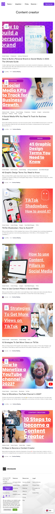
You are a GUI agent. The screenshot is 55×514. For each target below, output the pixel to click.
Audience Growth (5, 112)
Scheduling (15, 488)
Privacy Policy (35, 485)
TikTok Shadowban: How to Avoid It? (17, 228)
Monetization (21, 391)
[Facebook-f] (3, 496)
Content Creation (5, 169)
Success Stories (26, 482)
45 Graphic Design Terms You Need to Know (21, 172)
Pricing (26, 4)
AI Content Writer (17, 482)
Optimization (4, 113)
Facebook (34, 112)
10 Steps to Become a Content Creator (18, 448)
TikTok (15, 113)
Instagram (39, 112)
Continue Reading (17, 71)
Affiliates (24, 494)
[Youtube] (3, 497)
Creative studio (16, 485)
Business (13, 112)
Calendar (15, 491)
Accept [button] (14, 509)
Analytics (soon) (16, 494)
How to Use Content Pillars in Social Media (20, 289)
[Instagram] (9, 496)
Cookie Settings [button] (7, 509)
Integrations (18, 4)
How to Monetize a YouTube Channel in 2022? (21, 394)
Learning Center (46, 112)
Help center (25, 485)
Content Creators (5, 56)
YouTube (20, 113)
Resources (33, 4)
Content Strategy (19, 112)
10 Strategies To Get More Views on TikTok (20, 342)
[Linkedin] (6, 496)
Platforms (11, 113)
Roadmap (25, 488)
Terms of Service (36, 482)
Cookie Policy (35, 493)
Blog (24, 500)
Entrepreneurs (13, 56)
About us (25, 491)
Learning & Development (23, 56)
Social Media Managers (44, 169)
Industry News (22, 445)
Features (9, 4)
